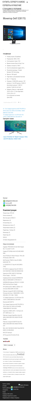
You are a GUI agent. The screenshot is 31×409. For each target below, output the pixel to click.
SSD (4, 237)
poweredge (5, 359)
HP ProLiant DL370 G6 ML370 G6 (11, 335)
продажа (17, 372)
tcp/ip (24, 359)
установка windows (10, 374)
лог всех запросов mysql (19, 367)
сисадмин (23, 372)
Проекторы (6, 235)
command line (7, 354)
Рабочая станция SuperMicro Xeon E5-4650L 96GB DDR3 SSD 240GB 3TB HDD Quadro (12, 317)
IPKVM (4, 357)
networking (21, 357)
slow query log (13, 359)
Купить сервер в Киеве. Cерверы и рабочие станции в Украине (14, 5)
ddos (11, 354)
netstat (15, 357)
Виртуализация (6, 363)
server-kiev (16, 389)
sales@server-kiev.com (12, 201)
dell (13, 354)
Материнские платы (8, 225)
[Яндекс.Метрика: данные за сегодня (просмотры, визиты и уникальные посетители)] (23, 385)
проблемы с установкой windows (9, 372)
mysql (12, 357)
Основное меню (27, 2)
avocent (19, 352)
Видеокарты (6, 220)
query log (8, 359)
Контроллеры (6, 223)
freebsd (20, 354)
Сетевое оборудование (9, 240)
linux (9, 357)
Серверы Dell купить (8, 394)
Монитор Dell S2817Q (8, 302)
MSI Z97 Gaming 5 (7, 332)
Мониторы (5, 232)
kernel (7, 357)
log (10, 357)
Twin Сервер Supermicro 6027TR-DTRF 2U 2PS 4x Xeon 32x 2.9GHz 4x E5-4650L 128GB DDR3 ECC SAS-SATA (14, 110)
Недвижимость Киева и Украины (11, 398)
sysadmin (21, 359)
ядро (10, 376)
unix (3, 361)
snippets (17, 359)
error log (15, 354)
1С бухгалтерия (6, 352)
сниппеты (5, 374)
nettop (18, 357)
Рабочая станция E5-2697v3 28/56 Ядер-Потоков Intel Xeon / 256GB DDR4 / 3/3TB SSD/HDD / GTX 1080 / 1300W (13, 293)
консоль (13, 367)
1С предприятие (12, 352)
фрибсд (7, 376)
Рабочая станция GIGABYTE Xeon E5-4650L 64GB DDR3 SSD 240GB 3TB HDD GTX (12, 324)
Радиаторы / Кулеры (8, 230)
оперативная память (7, 370)
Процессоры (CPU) (7, 213)
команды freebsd (7, 368)
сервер (20, 372)
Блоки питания (7, 215)
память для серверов (15, 370)
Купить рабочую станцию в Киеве (7, 390)
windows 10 (7, 361)
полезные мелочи (22, 370)
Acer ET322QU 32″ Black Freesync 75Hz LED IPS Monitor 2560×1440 (15, 138)
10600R (16, 352)
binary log (23, 352)
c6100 (4, 354)
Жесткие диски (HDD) (8, 218)
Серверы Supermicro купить (10, 396)
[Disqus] (15, 173)
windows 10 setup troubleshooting (15, 361)
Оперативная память (8, 227)
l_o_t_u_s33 (9, 203)
